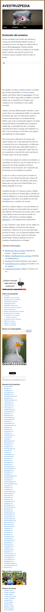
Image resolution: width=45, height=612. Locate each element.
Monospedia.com (8, 495)
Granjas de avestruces (11, 317)
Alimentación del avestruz (10, 301)
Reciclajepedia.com (9, 466)
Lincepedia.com (8, 437)
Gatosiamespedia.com (9, 518)
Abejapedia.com (8, 528)
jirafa (22, 128)
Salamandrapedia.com (9, 555)
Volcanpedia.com (8, 480)
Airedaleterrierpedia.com (10, 563)
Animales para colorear (10, 596)
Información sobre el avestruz (15, 250)
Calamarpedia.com (8, 404)
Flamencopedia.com (9, 419)
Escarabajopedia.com (9, 540)
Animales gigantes (8, 594)
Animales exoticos (8, 590)
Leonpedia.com (8, 433)
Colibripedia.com (8, 487)
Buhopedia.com (8, 398)
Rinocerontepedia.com (9, 468)
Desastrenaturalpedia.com (10, 483)
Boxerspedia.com (8, 511)
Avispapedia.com (8, 532)
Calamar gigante (8, 600)
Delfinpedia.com (8, 413)
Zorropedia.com (8, 485)
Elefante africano (8, 604)
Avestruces (8, 261)
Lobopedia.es (7, 439)
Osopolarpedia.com (9, 454)
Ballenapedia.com (8, 394)
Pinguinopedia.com (9, 456)
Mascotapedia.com (9, 462)
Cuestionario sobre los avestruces (12, 319)
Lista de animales (8, 386)
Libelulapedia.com (8, 505)
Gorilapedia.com (8, 503)
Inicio (5, 27)
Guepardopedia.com (9, 423)
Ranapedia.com (8, 567)
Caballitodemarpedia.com (10, 400)
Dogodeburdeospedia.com (10, 565)
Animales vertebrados (9, 598)
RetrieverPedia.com (9, 522)
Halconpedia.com (8, 542)
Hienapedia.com (8, 552)
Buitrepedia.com (8, 534)
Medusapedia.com (8, 443)
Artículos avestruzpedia (10, 325)
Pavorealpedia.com (9, 557)
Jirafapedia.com (8, 427)
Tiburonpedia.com (8, 472)
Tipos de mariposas (9, 610)
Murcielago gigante (9, 608)
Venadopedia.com (8, 478)
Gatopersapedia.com (9, 517)
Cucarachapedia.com (9, 559)
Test (24, 27)
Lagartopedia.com (8, 431)
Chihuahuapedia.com (9, 513)
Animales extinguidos (9, 592)
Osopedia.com (7, 452)
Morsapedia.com (8, 445)
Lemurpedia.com (8, 489)
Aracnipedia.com (8, 390)
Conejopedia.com (8, 538)
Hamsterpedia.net (8, 544)
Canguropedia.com (9, 406)
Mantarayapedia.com (9, 441)
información (16, 47)
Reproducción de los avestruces (12, 313)
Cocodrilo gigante (8, 602)
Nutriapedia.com (8, 499)
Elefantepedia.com (8, 415)
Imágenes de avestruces (10, 323)
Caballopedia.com (8, 402)
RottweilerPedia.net (9, 524)
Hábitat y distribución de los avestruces (18, 256)
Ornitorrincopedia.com (10, 553)
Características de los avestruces (16, 263)
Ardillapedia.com (8, 548)
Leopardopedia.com (9, 435)
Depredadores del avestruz (11, 305)
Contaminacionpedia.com (10, 396)
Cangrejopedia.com (9, 536)
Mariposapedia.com (9, 493)
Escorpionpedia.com (9, 417)
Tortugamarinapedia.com (10, 476)
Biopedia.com (7, 388)
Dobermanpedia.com (9, 515)
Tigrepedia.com (8, 474)
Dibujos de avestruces (9, 321)
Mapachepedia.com (9, 561)
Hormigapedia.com (9, 546)
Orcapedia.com (8, 450)
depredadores (28, 95)
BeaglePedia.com (8, 509)
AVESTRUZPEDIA (16, 5)
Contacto (15, 27)
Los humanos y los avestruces (11, 315)
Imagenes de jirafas (9, 606)
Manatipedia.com (8, 446)
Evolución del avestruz (10, 309)
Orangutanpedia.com (9, 501)
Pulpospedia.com (8, 497)
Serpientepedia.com (9, 470)
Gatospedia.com (8, 460)
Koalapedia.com (8, 429)
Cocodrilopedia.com (9, 411)
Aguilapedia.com (8, 530)
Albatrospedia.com (9, 550)
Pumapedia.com (8, 464)
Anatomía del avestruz (12, 269)
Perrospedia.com (8, 458)
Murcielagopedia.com (9, 448)
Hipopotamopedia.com (10, 425)
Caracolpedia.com (8, 408)
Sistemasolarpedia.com (10, 481)
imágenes (6, 199)
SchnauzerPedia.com (9, 526)
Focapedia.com (8, 421)
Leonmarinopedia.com (9, 491)
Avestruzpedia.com (9, 392)
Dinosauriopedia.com (9, 507)
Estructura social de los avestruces (13, 307)
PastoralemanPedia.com (10, 520)
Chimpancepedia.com (9, 409)
